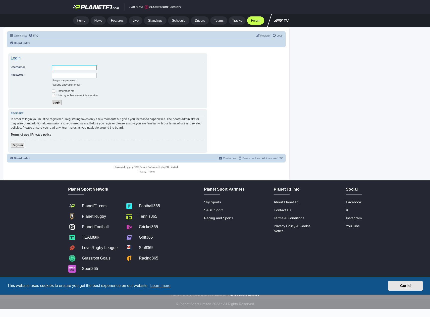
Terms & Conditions (289, 218)
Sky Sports (212, 202)
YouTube (353, 226)
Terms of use (20, 134)
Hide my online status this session (77, 95)
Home (81, 20)
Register (17, 145)
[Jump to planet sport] (157, 7)
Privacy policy (41, 134)
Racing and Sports (218, 218)
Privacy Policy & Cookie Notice (292, 228)
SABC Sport (213, 210)
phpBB (133, 167)
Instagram (354, 218)
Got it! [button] (405, 286)
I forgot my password (64, 80)
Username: (18, 66)
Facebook (354, 202)
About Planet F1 (286, 202)
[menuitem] (34, 36)
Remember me (65, 90)
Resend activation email (66, 84)
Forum (255, 20)
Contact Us (282, 210)
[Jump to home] (96, 7)
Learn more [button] (160, 285)
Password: (18, 74)
